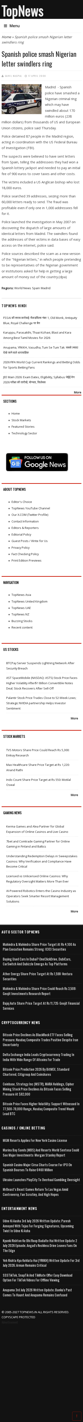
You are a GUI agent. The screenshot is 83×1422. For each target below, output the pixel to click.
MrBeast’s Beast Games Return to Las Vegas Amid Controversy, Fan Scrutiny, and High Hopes (35, 1192)
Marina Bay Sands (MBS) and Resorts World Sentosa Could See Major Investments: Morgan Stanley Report (41, 1152)
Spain (36, 288)
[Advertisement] (41, 1368)
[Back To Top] (76, 1416)
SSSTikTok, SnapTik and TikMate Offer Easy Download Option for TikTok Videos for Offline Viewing (37, 1278)
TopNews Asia (21, 595)
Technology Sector (24, 433)
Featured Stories (23, 426)
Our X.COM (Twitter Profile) (30, 515)
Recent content (22, 627)
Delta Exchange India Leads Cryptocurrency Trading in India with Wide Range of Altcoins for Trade (38, 1057)
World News (22, 288)
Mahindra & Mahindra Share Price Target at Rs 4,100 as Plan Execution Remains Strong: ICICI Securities (39, 947)
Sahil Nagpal (13, 76)
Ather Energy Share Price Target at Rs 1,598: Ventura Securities (37, 976)
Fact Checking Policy (25, 554)
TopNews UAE (21, 608)
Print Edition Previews (27, 560)
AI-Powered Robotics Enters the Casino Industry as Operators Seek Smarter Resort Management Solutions (41, 896)
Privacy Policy (21, 547)
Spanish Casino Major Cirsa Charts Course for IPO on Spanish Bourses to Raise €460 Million (37, 1167)
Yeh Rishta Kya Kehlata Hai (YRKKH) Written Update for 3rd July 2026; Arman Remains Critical (41, 1263)
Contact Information (25, 521)
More (77, 392)
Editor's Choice (22, 502)
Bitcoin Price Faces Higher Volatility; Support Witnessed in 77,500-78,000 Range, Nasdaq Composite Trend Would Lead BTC (41, 1108)
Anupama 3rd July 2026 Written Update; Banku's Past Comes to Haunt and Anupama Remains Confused (37, 1292)
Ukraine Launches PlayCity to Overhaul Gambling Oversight (41, 1179)
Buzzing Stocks (22, 621)
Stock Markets (21, 420)
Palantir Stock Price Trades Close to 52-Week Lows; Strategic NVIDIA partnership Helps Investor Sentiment (41, 703)
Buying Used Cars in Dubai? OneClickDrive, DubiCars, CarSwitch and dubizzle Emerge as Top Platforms (37, 961)
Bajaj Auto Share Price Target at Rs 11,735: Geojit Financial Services (41, 1006)
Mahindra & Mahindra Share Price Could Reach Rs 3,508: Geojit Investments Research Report (39, 991)
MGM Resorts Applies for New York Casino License (35, 1140)
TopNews (23, 10)
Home (6, 37)
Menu (14, 25)
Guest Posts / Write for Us (30, 541)
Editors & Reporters (25, 528)
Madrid (45, 288)
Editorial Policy (21, 534)
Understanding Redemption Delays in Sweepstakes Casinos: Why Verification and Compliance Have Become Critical (41, 861)
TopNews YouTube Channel (31, 508)
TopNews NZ (20, 614)
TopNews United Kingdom (29, 601)
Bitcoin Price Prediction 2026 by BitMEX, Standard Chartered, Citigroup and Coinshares (36, 1072)
